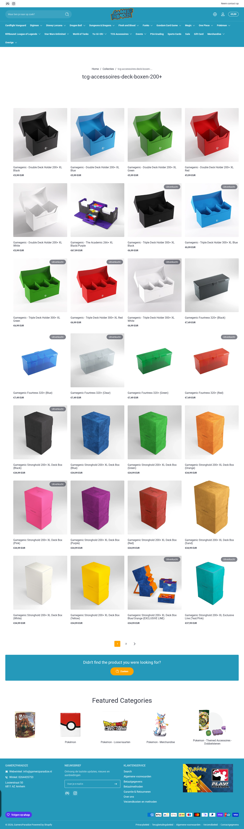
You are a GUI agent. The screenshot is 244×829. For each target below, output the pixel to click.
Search (128, 771)
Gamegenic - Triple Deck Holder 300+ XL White (151, 319)
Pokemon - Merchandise (161, 742)
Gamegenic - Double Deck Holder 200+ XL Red (209, 169)
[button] (215, 14)
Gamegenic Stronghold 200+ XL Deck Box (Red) (152, 541)
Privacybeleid (142, 824)
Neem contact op (230, 3)
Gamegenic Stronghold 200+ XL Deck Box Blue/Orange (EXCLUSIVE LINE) (152, 617)
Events (139, 34)
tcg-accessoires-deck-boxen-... (135, 69)
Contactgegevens (230, 824)
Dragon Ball (76, 25)
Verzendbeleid (210, 824)
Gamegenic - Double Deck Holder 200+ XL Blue (95, 169)
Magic (188, 25)
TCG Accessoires (119, 34)
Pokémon (222, 25)
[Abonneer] (115, 784)
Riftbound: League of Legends (21, 34)
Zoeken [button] (124, 671)
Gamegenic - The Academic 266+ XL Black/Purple (92, 244)
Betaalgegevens (133, 781)
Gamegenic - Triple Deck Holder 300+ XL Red (97, 317)
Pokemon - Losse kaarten (115, 742)
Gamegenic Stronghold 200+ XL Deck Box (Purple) (95, 541)
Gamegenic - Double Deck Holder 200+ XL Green (152, 169)
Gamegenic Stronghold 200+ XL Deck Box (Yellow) (95, 617)
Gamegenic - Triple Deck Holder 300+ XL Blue (211, 242)
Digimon (34, 25)
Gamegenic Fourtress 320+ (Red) (204, 392)
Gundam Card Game (167, 25)
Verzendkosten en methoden (140, 801)
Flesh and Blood (127, 25)
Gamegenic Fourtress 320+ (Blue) (32, 392)
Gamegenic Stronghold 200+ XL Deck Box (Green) (152, 466)
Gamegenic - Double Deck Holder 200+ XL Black (37, 169)
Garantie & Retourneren (137, 791)
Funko (146, 25)
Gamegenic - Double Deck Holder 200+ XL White (37, 244)
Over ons (129, 796)
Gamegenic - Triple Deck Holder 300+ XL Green (36, 319)
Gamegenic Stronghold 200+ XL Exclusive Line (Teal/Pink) (209, 617)
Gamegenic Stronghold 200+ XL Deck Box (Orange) (209, 466)
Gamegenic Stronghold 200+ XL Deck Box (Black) (37, 466)
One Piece (204, 25)
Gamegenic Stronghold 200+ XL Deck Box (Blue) (95, 466)
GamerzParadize (22, 824)
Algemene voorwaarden (137, 776)
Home (95, 69)
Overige (9, 42)
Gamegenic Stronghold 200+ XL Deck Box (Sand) (209, 541)
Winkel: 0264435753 (21, 777)
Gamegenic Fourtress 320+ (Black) (205, 317)
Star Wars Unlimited (55, 34)
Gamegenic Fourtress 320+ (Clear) (91, 392)
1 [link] (117, 644)
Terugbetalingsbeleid (162, 824)
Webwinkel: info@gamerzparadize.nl (30, 771)
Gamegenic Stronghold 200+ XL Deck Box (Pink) (37, 541)
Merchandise (214, 34)
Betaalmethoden (133, 786)
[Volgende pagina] (135, 644)
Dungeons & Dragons (100, 25)
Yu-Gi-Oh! (97, 34)
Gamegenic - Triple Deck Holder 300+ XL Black (151, 244)
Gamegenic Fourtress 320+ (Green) (148, 392)
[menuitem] (152, 771)
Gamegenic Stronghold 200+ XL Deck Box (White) (37, 617)
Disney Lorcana (54, 25)
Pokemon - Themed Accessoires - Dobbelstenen (212, 742)
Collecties (108, 69)
